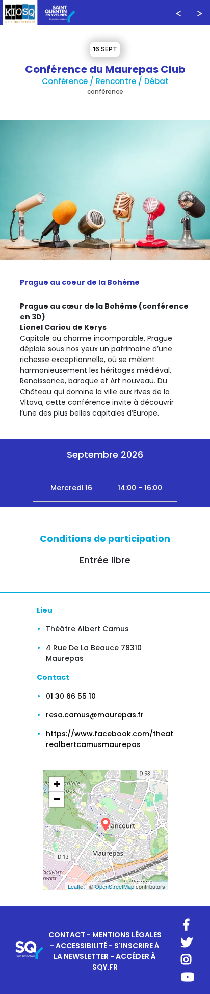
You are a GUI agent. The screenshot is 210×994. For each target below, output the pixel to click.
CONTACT (66, 935)
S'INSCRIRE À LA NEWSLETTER (107, 951)
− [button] (57, 799)
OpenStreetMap (114, 886)
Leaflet (76, 886)
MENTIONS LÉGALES (127, 935)
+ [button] (57, 784)
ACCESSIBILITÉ (81, 946)
